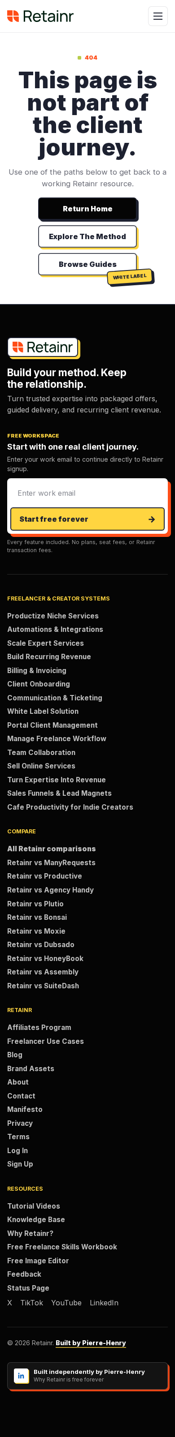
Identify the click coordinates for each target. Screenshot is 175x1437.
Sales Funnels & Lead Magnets (59, 793)
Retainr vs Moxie (36, 931)
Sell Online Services (41, 766)
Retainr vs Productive (44, 876)
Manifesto (25, 1109)
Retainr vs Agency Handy (50, 890)
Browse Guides (88, 264)
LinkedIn (104, 1302)
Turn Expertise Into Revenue (56, 780)
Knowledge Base (36, 1219)
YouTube (66, 1302)
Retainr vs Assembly (43, 972)
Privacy (20, 1123)
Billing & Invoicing (36, 670)
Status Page (28, 1288)
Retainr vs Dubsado (40, 944)
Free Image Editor (38, 1261)
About (18, 1082)
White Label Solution (43, 711)
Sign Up (20, 1164)
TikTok (31, 1302)
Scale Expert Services (45, 643)
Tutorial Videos (33, 1206)
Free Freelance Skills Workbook (62, 1247)
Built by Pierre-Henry (91, 1343)
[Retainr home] (40, 16)
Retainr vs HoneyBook (45, 958)
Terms (18, 1136)
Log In (17, 1150)
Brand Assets (30, 1068)
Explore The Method (87, 236)
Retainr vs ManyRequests (51, 862)
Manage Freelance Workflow (56, 738)
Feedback (24, 1274)
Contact (21, 1096)
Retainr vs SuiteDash (43, 986)
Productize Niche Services (53, 616)
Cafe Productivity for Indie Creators (70, 807)
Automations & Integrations (55, 629)
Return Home (88, 208)
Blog (14, 1055)
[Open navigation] (158, 16)
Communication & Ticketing (54, 698)
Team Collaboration (41, 752)
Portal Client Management (52, 725)
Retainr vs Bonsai (37, 917)
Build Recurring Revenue (49, 656)
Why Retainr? (30, 1233)
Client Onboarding (38, 684)
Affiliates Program (39, 1027)
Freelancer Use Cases (45, 1041)
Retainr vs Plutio (35, 904)
